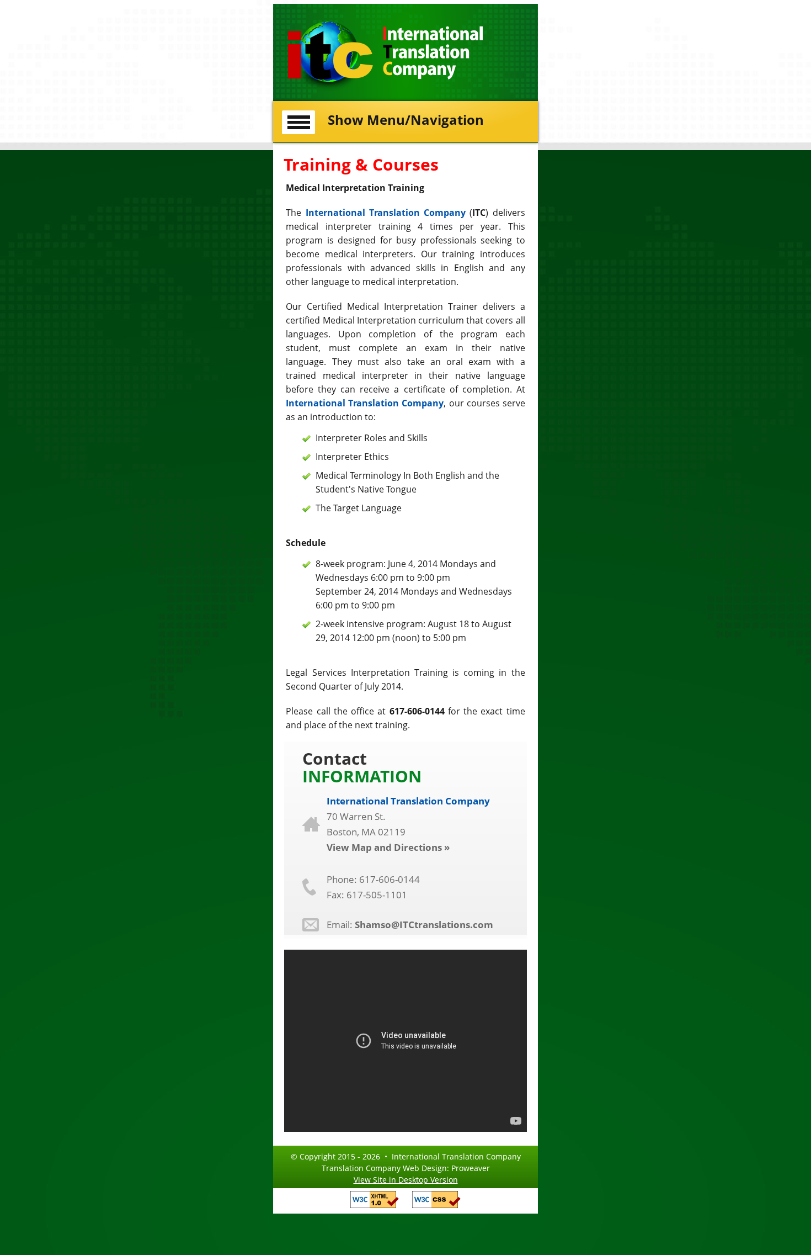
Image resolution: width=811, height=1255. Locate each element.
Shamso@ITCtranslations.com (424, 924)
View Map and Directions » (388, 847)
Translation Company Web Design (384, 1168)
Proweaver (470, 1168)
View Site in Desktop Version (406, 1179)
